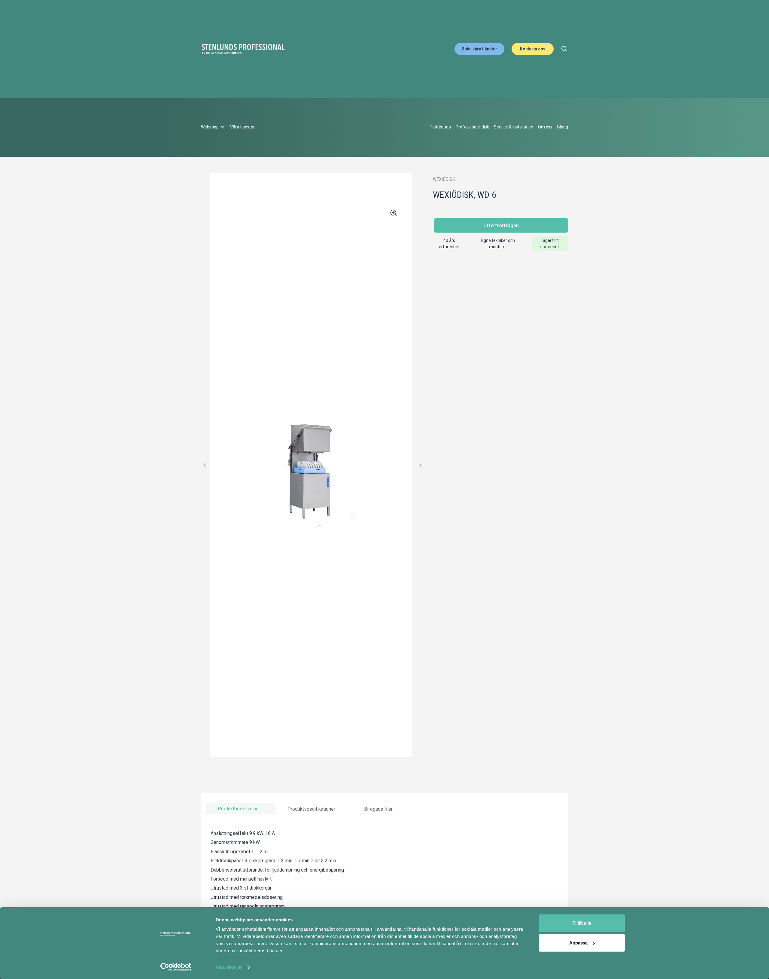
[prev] (205, 465)
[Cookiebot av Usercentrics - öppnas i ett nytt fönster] (176, 967)
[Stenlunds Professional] (243, 49)
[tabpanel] (384, 884)
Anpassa (578, 942)
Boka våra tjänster (479, 49)
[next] (420, 465)
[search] (564, 49)
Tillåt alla (582, 923)
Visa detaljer (229, 967)
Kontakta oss (533, 49)
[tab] (240, 809)
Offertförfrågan (501, 225)
